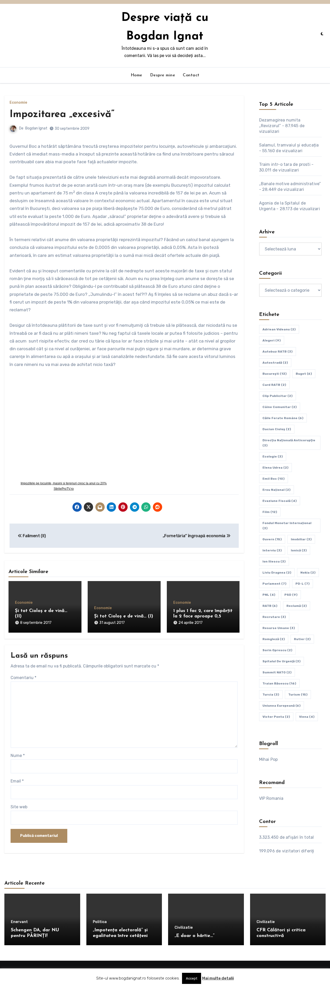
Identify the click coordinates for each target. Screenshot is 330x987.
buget (304, 374)
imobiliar (301, 539)
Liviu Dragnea (276, 572)
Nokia (308, 572)
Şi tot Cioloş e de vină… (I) (123, 616)
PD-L (302, 583)
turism (298, 694)
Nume (18, 755)
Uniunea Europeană (281, 705)
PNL (268, 595)
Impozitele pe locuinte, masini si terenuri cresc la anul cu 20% (64, 483)
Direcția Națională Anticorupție (288, 442)
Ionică (299, 550)
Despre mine (162, 75)
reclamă (296, 606)
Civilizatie (184, 927)
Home (136, 75)
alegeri (271, 340)
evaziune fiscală (279, 501)
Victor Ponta (276, 717)
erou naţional (276, 490)
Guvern (272, 539)
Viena (307, 717)
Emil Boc (273, 478)
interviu (272, 550)
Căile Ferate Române (282, 418)
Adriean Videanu (279, 329)
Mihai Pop (268, 759)
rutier (302, 639)
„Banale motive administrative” (290, 183)
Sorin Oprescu (277, 650)
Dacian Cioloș (276, 429)
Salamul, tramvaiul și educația (289, 145)
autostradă (275, 362)
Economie (18, 102)
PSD (291, 595)
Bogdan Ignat (36, 128)
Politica (100, 922)
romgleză (273, 639)
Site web (19, 806)
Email (17, 781)
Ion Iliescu (274, 561)
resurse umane (278, 628)
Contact (191, 75)
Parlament (274, 583)
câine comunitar (279, 407)
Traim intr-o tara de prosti (284, 164)
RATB (269, 606)
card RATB (274, 385)
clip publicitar (277, 396)
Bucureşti (274, 374)
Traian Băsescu (279, 683)
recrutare (274, 617)
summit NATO (277, 672)
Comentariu (23, 677)
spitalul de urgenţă (281, 661)
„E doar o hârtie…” (194, 936)
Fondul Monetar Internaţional (286, 525)
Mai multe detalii (218, 978)
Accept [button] (191, 978)
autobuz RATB (277, 351)
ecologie (272, 456)
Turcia (270, 694)
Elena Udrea (275, 467)
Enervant (19, 922)
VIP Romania (271, 798)
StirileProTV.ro (64, 489)
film (269, 512)
